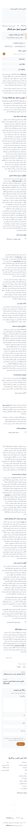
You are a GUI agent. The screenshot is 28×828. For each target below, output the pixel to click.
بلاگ (18, 25)
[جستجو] (4, 54)
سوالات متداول (23, 781)
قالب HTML (6, 767)
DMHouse (23, 25)
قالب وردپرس (5, 765)
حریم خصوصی (23, 783)
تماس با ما (24, 778)
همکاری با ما (24, 788)
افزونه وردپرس (5, 770)
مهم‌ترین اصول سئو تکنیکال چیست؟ (14, 37)
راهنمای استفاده (23, 775)
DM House (8, 825)
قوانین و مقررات (23, 765)
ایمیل (24, 723)
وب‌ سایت (23, 730)
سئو (24, 666)
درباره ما (24, 786)
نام (24, 715)
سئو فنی (19, 666)
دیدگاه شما (22, 696)
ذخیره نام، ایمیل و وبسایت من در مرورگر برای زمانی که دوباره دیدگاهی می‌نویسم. (13, 739)
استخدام (25, 767)
